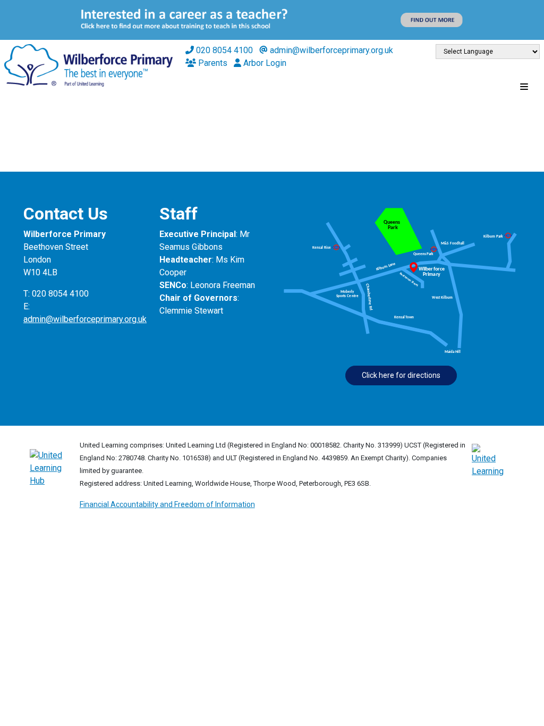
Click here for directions (401, 375)
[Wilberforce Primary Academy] (88, 65)
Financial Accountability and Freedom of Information (167, 504)
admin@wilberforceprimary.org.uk (85, 319)
